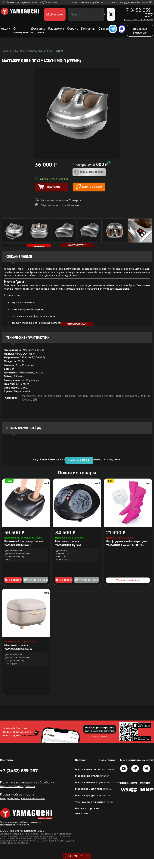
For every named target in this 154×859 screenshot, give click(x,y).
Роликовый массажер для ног (23, 541)
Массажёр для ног (16, 645)
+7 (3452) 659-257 (19, 770)
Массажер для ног (67, 541)
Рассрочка (56, 28)
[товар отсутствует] (111, 14)
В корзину (15, 579)
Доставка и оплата (38, 30)
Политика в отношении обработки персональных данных (27, 784)
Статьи (103, 28)
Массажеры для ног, (35, 396)
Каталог (104, 775)
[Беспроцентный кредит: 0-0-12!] (109, 163)
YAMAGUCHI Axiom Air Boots (125, 545)
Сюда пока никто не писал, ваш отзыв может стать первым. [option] (77, 459)
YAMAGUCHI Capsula (18, 648)
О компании (20, 30)
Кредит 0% (105, 788)
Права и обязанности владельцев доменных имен (22, 796)
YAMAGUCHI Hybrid (68, 545)
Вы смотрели (77, 856)
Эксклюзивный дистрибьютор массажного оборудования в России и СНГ (111, 2)
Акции (5, 28)
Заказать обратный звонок (138, 19)
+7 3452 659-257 (138, 13)
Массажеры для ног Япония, (106, 396)
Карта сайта (106, 802)
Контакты (88, 28)
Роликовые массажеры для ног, (68, 396)
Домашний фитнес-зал (140, 30)
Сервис (72, 28)
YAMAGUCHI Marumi (17, 545)
